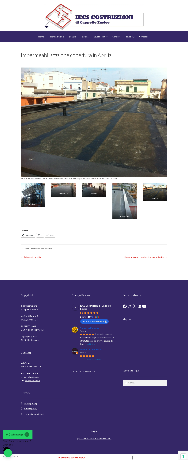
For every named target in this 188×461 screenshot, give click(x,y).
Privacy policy (30, 403)
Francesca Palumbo (89, 328)
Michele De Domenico (90, 349)
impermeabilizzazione (34, 248)
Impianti (85, 36)
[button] (33, 195)
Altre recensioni (93, 359)
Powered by (10, 457)
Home (41, 36)
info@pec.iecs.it (32, 380)
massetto (49, 248)
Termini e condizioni (33, 414)
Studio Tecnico (101, 36)
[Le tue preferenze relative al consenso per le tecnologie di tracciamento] (183, 456)
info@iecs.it (33, 376)
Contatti (143, 36)
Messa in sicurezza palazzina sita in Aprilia (144, 257)
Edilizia (72, 36)
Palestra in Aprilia (32, 257)
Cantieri (116, 36)
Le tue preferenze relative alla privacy (109, 457)
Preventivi (129, 36)
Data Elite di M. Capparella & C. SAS (95, 438)
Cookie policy (30, 408)
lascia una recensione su (93, 321)
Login (94, 431)
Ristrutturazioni (56, 36)
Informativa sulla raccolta (71, 457)
